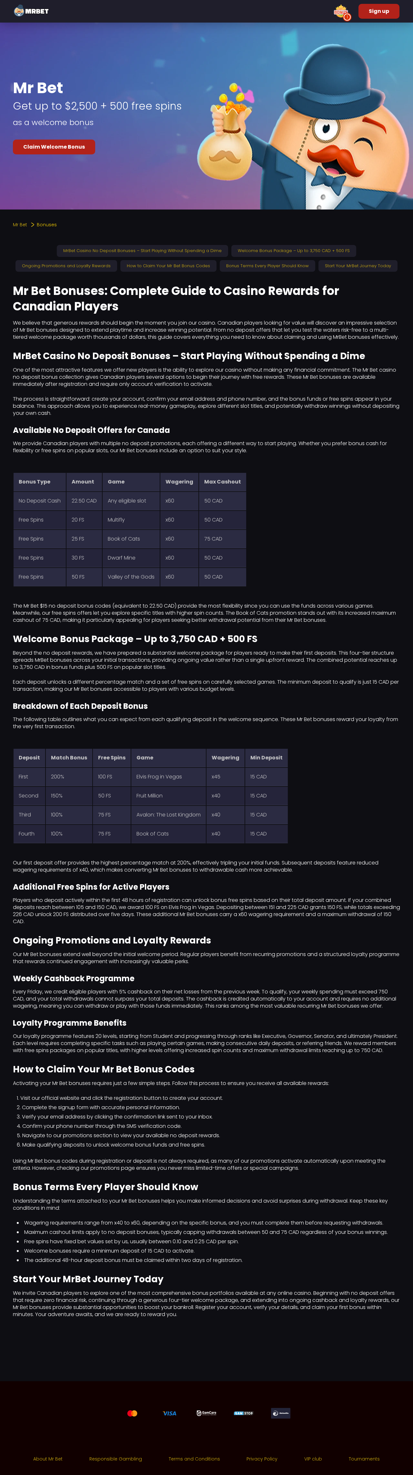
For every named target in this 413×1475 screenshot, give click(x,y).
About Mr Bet (48, 1459)
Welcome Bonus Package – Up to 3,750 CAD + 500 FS (294, 251)
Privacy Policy (262, 1459)
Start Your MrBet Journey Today (358, 266)
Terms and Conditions (194, 1459)
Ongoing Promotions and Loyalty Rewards (66, 266)
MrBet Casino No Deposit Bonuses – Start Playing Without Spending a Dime (142, 251)
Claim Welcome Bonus (54, 147)
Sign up (379, 11)
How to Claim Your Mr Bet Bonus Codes (168, 266)
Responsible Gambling (115, 1459)
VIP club (313, 1459)
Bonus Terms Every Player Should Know (267, 266)
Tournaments (364, 1459)
